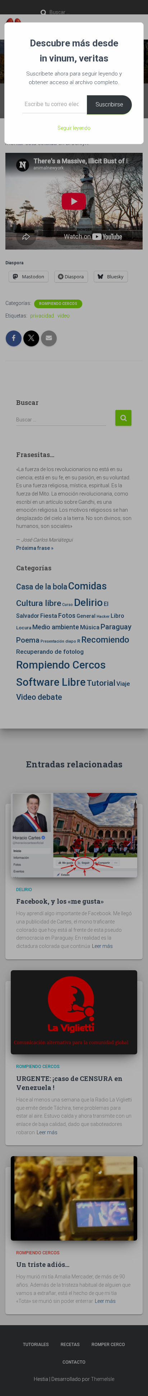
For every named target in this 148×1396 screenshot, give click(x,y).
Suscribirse (109, 104)
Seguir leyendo (74, 128)
